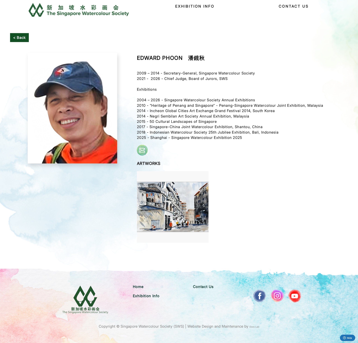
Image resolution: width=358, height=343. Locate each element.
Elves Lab (254, 326)
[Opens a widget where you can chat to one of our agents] (347, 338)
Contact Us (293, 6)
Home (138, 286)
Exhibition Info (194, 6)
